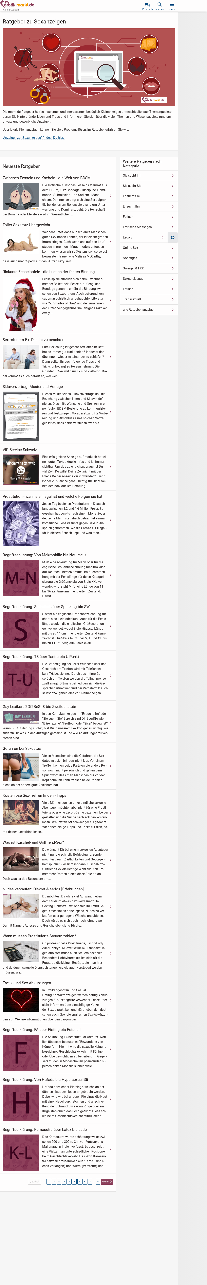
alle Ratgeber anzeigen (139, 309)
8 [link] (79, 1181)
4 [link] (59, 1181)
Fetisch (128, 217)
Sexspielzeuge (133, 279)
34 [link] (98, 1181)
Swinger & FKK (133, 268)
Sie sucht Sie (132, 186)
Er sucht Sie (131, 196)
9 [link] (84, 1181)
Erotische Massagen (137, 227)
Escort (127, 237)
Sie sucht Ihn (132, 175)
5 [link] (64, 1181)
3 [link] (54, 1181)
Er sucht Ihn (131, 206)
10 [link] (90, 1181)
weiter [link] (105, 1181)
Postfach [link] (147, 9)
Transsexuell (132, 299)
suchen (159, 9)
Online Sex (130, 248)
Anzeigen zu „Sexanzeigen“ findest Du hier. (33, 138)
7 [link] (74, 1181)
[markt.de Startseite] (17, 4)
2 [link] (48, 1181)
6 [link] (69, 1181)
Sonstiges (130, 258)
